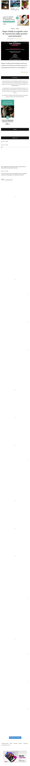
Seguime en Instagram (15, 737)
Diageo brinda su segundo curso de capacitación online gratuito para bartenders (15, 33)
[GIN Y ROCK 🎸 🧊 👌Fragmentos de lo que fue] (15, 307)
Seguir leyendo (24, 72)
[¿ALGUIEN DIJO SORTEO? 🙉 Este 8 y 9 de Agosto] (15, 251)
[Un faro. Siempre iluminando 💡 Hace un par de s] (15, 362)
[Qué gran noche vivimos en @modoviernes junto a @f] (15, 666)
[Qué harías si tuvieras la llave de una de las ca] (15, 196)
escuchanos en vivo (6, 745)
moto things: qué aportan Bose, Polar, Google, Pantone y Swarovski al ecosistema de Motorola (13, 167)
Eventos (13, 28)
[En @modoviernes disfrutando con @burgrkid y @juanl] (15, 556)
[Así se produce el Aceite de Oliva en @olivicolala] (15, 721)
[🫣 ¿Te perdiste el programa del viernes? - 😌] (15, 417)
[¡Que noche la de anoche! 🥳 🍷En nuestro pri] (15, 334)
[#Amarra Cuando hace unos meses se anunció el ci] (15, 694)
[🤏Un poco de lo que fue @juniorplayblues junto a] (15, 473)
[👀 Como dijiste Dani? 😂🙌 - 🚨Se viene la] (15, 445)
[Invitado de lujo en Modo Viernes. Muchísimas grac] (15, 583)
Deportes (26, 743)
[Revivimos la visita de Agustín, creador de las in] (15, 638)
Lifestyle (15, 743)
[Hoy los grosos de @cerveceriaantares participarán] (15, 611)
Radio (11, 743)
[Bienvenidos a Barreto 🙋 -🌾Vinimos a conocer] (15, 390)
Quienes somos (5, 743)
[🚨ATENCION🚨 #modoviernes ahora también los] (15, 528)
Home (17, 28)
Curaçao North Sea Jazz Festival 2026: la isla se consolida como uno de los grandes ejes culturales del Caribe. (13, 174)
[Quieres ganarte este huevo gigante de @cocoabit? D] (15, 224)
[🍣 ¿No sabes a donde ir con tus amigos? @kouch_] (15, 500)
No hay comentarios (18, 38)
